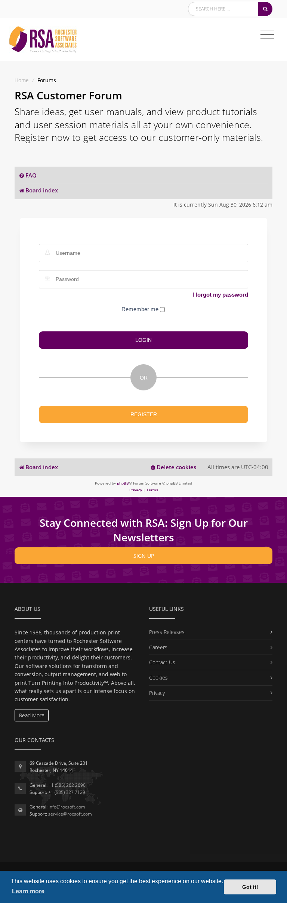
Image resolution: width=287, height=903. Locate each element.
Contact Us (162, 662)
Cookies (158, 677)
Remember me (140, 309)
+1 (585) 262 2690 (67, 785)
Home (22, 80)
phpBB (123, 483)
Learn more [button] (28, 891)
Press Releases (167, 631)
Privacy (157, 692)
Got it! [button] (250, 887)
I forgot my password (220, 294)
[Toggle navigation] (267, 35)
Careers (158, 647)
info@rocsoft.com (67, 807)
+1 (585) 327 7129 (66, 792)
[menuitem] (28, 175)
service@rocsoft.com (70, 814)
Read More (31, 715)
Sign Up (143, 555)
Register (143, 414)
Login (143, 340)
